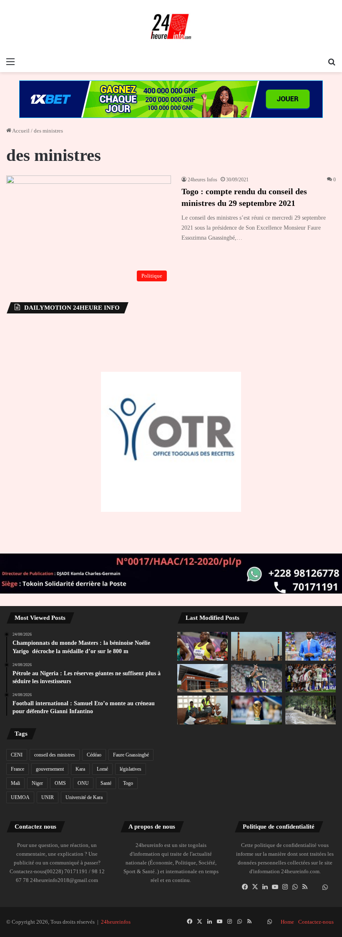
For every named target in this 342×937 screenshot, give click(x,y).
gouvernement (50, 769)
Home (287, 922)
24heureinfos (116, 922)
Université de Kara (84, 797)
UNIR (47, 797)
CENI (17, 755)
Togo (128, 783)
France (17, 769)
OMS (60, 783)
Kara (80, 769)
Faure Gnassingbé (131, 755)
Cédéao (94, 755)
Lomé (102, 769)
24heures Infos (202, 180)
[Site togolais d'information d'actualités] (171, 27)
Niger (37, 783)
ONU (83, 783)
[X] (255, 887)
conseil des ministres (54, 755)
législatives (130, 769)
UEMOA (20, 797)
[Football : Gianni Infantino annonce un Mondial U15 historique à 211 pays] (256, 710)
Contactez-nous (316, 922)
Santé (106, 783)
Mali (15, 783)
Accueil (20, 131)
